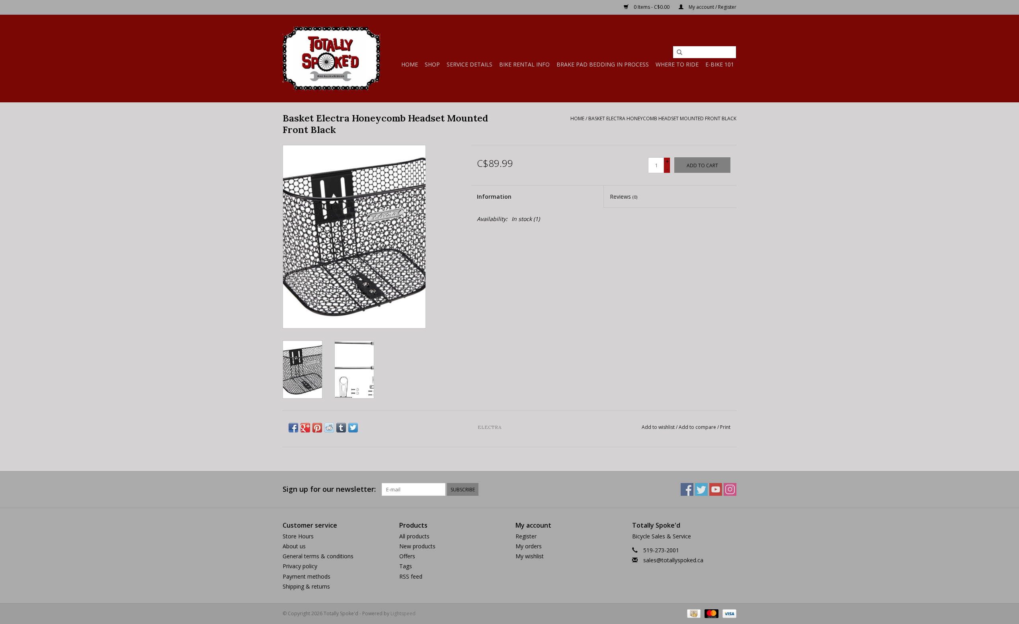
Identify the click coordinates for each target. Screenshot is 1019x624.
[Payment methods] (693, 613)
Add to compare (698, 427)
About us (294, 546)
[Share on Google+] (305, 427)
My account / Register (711, 7)
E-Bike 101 (719, 64)
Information (494, 196)
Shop (432, 64)
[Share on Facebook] (293, 427)
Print (725, 427)
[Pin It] (317, 427)
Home (409, 64)
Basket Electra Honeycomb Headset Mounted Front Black (662, 118)
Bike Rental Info (524, 64)
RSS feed (410, 576)
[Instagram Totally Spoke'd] (730, 489)
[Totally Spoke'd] (331, 58)
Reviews (623, 196)
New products (417, 546)
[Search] (679, 52)
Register (526, 536)
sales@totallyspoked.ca (673, 560)
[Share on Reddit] (329, 427)
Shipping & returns (306, 586)
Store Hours (298, 536)
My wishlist (529, 556)
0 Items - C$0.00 (651, 7)
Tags (405, 566)
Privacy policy (300, 566)
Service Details (469, 64)
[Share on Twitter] (353, 427)
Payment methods (306, 576)
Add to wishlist (658, 427)
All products (414, 536)
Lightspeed (403, 613)
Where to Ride (677, 64)
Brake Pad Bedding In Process (602, 64)
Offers (407, 556)
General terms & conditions (318, 556)
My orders (528, 546)
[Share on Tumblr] (341, 427)
